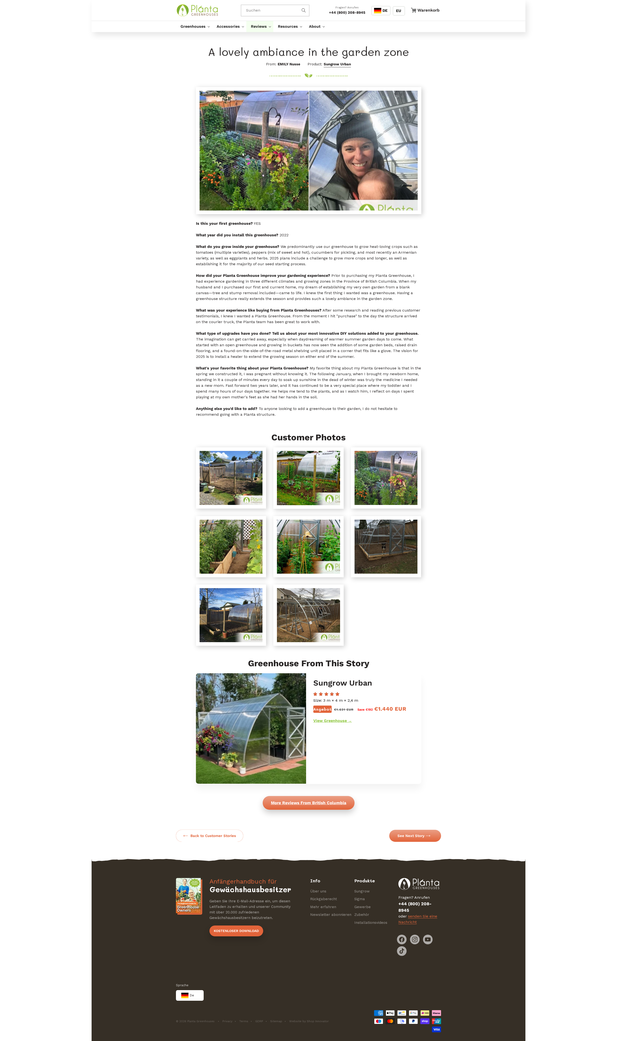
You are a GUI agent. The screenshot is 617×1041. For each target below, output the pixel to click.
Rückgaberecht (323, 899)
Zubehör (361, 914)
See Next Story (410, 836)
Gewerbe (362, 907)
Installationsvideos (370, 922)
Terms (243, 1021)
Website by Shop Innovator (309, 1021)
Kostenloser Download (236, 931)
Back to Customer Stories (213, 836)
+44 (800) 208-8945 (347, 12)
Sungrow (362, 891)
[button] (194, 26)
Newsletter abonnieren (330, 914)
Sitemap (276, 1021)
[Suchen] (303, 10)
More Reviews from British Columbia (308, 802)
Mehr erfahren (323, 907)
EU (398, 10)
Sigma (359, 899)
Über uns (318, 891)
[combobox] (275, 10)
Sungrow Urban (337, 64)
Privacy (227, 1021)
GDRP (259, 1021)
